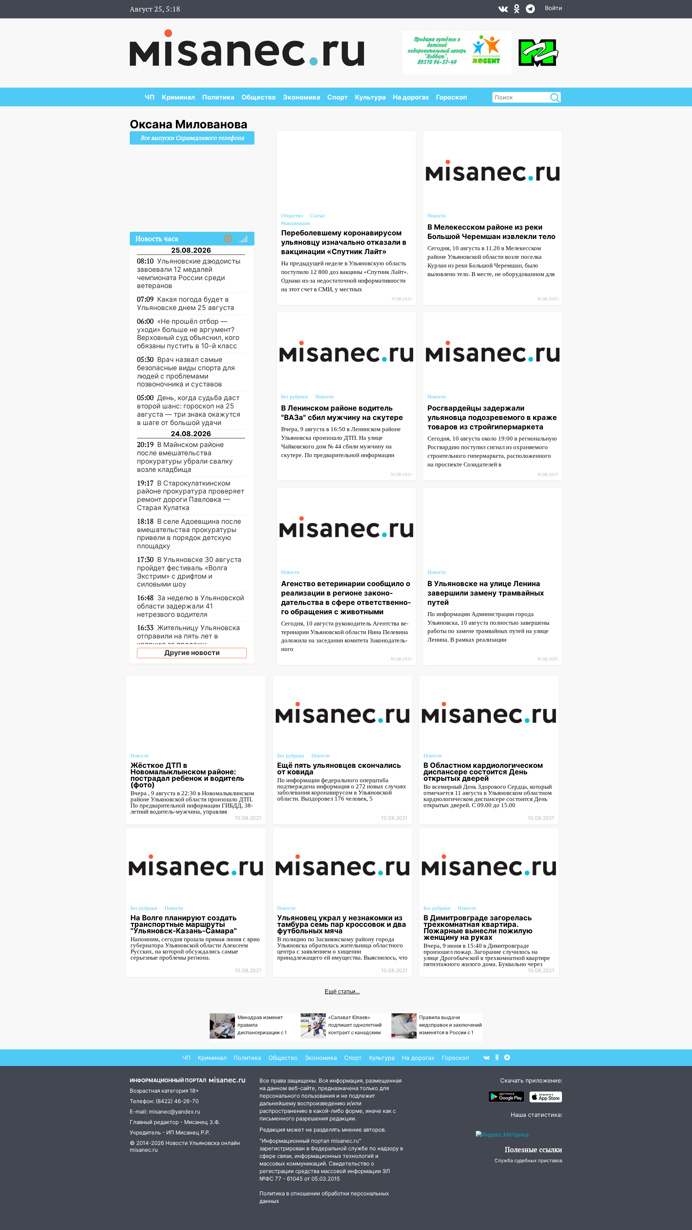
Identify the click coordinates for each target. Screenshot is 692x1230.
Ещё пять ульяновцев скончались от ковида (339, 768)
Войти (553, 8)
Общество (258, 97)
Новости (436, 215)
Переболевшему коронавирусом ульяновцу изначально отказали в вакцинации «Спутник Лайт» (344, 242)
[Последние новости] (228, 239)
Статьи (317, 215)
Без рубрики (294, 396)
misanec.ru (144, 1149)
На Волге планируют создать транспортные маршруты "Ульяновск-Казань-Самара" (183, 924)
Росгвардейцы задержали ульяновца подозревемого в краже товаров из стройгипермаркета (492, 417)
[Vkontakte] (503, 10)
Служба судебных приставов (528, 1160)
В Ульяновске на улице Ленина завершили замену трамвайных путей (485, 593)
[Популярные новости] (243, 239)
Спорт (337, 97)
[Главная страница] (247, 44)
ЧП (150, 97)
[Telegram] (530, 10)
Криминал (178, 97)
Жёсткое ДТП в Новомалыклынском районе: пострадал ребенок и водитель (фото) (187, 775)
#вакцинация (295, 223)
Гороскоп (451, 97)
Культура (370, 97)
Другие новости (192, 653)
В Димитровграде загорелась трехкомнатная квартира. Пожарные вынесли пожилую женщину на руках (478, 927)
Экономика (301, 97)
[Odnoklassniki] (517, 10)
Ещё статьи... (342, 991)
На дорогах (411, 97)
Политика (218, 97)
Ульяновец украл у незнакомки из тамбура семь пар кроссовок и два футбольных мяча (341, 924)
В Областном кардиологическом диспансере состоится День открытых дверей (483, 772)
